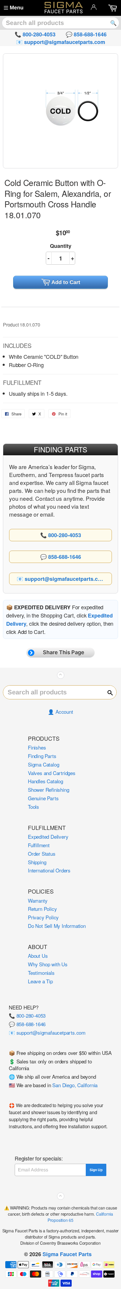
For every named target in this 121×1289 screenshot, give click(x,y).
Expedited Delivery (48, 836)
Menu (16, 8)
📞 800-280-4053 (27, 1015)
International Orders (49, 870)
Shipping (37, 862)
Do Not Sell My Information (57, 925)
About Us (38, 955)
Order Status (42, 853)
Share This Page (63, 652)
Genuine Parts (43, 798)
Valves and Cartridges (51, 773)
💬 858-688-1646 (27, 1024)
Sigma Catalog (43, 764)
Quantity (60, 246)
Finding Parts (42, 755)
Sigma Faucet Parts (67, 1254)
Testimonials (41, 972)
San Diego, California (75, 1085)
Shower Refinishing (48, 789)
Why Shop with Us (48, 964)
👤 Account (60, 711)
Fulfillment (39, 845)
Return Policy (42, 908)
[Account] (93, 7)
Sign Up (96, 1170)
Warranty (37, 900)
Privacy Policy (43, 917)
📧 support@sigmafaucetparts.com (47, 1032)
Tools (33, 806)
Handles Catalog (45, 781)
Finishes (37, 747)
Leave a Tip (40, 981)
